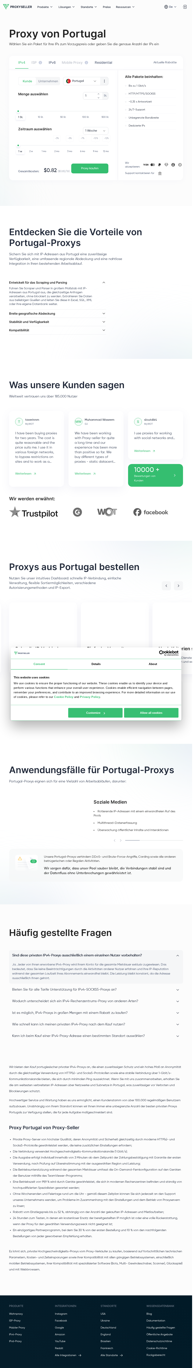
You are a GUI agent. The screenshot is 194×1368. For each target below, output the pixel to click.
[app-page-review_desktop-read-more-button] (174, 522)
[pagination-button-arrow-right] (178, 633)
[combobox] (81, 81)
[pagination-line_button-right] (120, 888)
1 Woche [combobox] (91, 130)
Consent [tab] (39, 664)
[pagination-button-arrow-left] (166, 633)
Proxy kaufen (90, 168)
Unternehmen (48, 81)
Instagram (61, 1361)
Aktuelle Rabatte (165, 62)
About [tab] (153, 664)
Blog (149, 1361)
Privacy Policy (90, 696)
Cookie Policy (64, 696)
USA (103, 1361)
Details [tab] (96, 664)
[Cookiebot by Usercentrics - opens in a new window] (161, 653)
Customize (93, 712)
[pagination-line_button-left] (114, 888)
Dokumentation (160, 748)
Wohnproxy (16, 1361)
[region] (96, 560)
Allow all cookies (151, 712)
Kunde (27, 81)
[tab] (21, 63)
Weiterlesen (23, 521)
